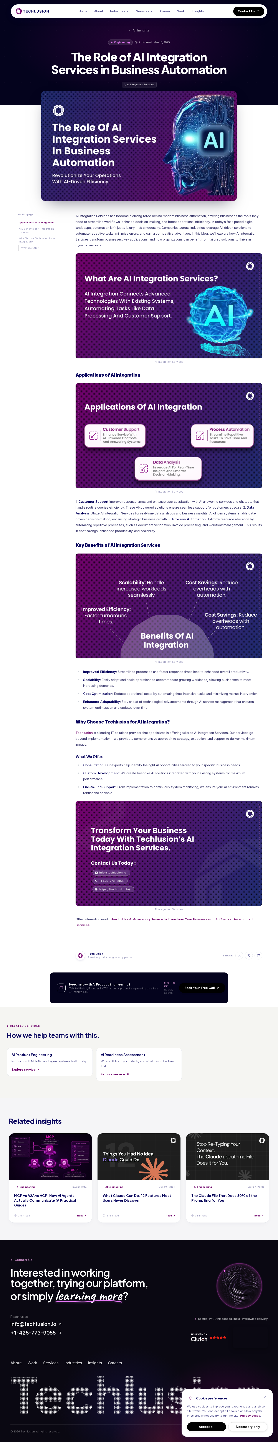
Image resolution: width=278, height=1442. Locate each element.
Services (142, 11)
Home (83, 11)
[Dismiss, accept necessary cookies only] (265, 1397)
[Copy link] (239, 955)
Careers (115, 1363)
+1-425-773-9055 (33, 1333)
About (98, 11)
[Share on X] (249, 955)
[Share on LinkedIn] (258, 955)
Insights (198, 11)
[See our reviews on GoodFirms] (250, 1337)
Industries (117, 11)
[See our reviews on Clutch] (210, 1337)
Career (165, 11)
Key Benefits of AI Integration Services (36, 230)
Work (181, 11)
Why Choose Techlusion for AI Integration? (37, 240)
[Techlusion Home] (32, 11)
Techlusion (84, 733)
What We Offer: (30, 248)
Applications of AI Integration (36, 222)
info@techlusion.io (33, 1324)
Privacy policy (250, 1415)
